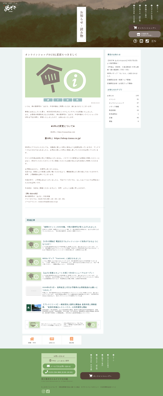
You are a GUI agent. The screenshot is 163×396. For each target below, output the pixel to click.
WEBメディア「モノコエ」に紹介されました (122, 75)
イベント (124, 99)
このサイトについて (49, 387)
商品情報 (124, 110)
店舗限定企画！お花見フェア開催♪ (120, 83)
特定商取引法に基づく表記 (70, 387)
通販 (124, 121)
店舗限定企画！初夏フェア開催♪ (119, 80)
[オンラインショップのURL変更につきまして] (67, 100)
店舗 (124, 117)
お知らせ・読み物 (140, 14)
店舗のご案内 (146, 12)
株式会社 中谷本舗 (134, 15)
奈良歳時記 (124, 114)
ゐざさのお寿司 (151, 13)
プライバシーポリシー (90, 387)
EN (153, 41)
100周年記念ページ (108, 387)
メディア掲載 (124, 106)
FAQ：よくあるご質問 (60, 361)
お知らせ (123, 95)
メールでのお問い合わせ (60, 366)
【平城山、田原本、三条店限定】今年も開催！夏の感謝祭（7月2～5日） (123, 68)
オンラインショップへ (102, 376)
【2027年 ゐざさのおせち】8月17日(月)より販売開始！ (122, 62)
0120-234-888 (61, 372)
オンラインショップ (124, 103)
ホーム (157, 10)
